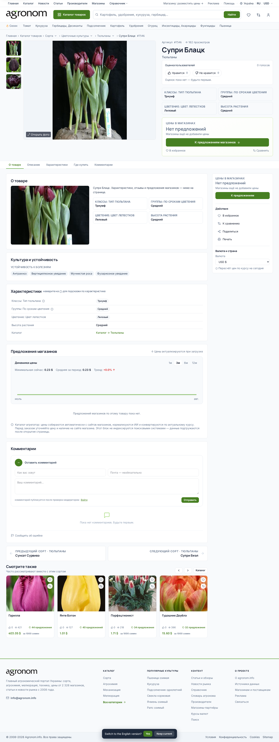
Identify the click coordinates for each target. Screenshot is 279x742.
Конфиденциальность (233, 737)
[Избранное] (248, 14)
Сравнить (262, 150)
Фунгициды (207, 25)
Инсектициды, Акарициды (179, 25)
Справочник (117, 3)
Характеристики (57, 164)
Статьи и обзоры (202, 677)
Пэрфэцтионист (122, 615)
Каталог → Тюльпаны (110, 332)
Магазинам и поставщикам (252, 689)
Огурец (152, 25)
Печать (227, 239)
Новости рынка (201, 684)
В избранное (177, 150)
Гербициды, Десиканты (67, 25)
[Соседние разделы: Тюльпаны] (113, 35)
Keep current (164, 733)
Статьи (58, 3)
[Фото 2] (13, 64)
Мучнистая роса (81, 273)
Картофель (117, 25)
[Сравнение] (258, 14)
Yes (148, 733)
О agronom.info (244, 677)
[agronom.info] (26, 14)
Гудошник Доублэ (174, 615)
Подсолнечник (96, 25)
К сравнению (231, 223)
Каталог (28, 3)
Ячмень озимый (157, 701)
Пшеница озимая (158, 677)
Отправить (190, 499)
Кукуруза (41, 25)
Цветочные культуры (75, 35)
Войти (84, 499)
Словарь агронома (203, 695)
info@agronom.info (23, 698)
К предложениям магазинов (215, 142)
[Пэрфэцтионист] (132, 593)
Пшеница (225, 25)
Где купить (81, 164)
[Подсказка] (43, 301)
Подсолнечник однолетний (164, 689)
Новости (43, 3)
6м (186, 362)
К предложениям (242, 195)
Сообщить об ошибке (29, 535)
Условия (210, 737)
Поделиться (230, 231)
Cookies (255, 737)
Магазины (98, 3)
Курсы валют (199, 713)
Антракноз (20, 273)
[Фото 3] (13, 81)
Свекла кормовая (158, 695)
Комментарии (104, 164)
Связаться (242, 701)
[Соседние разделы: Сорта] (55, 35)
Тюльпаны (103, 35)
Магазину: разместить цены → (183, 3)
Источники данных (247, 684)
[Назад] (179, 570)
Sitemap (268, 737)
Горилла (14, 615)
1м (170, 362)
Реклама (213, 3)
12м (194, 362)
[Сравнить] (50, 586)
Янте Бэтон (68, 615)
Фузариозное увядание (112, 273)
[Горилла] (30, 593)
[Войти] (268, 14)
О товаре (15, 164)
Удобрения (136, 25)
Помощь (229, 3)
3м (178, 362)
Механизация (112, 689)
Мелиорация (111, 695)
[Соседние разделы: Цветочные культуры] (91, 35)
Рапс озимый (155, 707)
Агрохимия (110, 684)
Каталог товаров (31, 35)
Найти (232, 14)
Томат (27, 25)
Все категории (112, 702)
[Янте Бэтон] (81, 593)
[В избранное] (50, 579)
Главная (13, 3)
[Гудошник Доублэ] (184, 593)
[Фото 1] (13, 48)
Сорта (49, 35)
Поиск (195, 719)
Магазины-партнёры (204, 707)
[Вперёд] (188, 570)
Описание (33, 164)
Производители (77, 3)
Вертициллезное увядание (49, 273)
